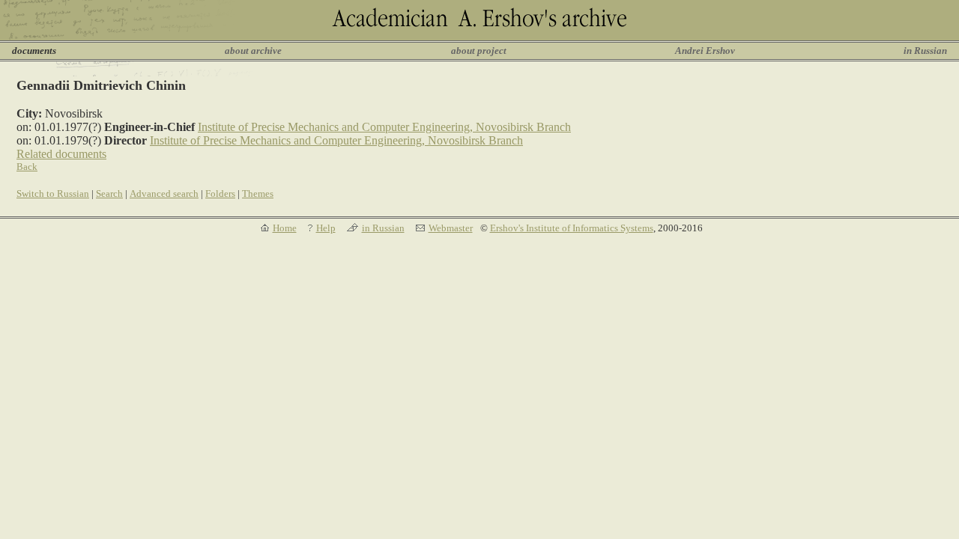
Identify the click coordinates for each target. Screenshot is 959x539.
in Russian (925, 50)
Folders (220, 193)
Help (326, 228)
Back (26, 166)
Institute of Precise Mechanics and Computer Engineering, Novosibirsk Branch (384, 127)
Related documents (61, 153)
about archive (253, 50)
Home (285, 228)
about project (478, 50)
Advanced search (164, 193)
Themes (257, 193)
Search (109, 193)
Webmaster (451, 228)
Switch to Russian (52, 193)
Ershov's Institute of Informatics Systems (571, 228)
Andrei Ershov (705, 50)
